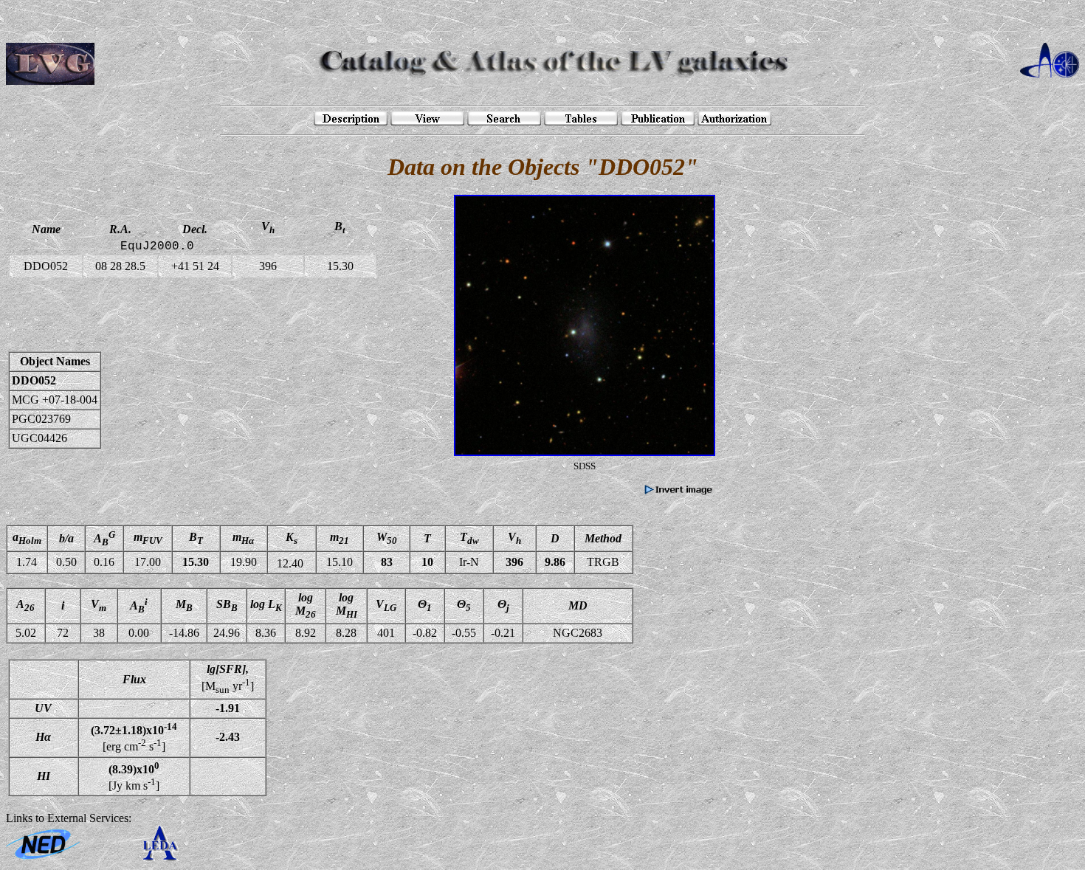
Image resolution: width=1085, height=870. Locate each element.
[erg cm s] (134, 737)
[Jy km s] (133, 776)
